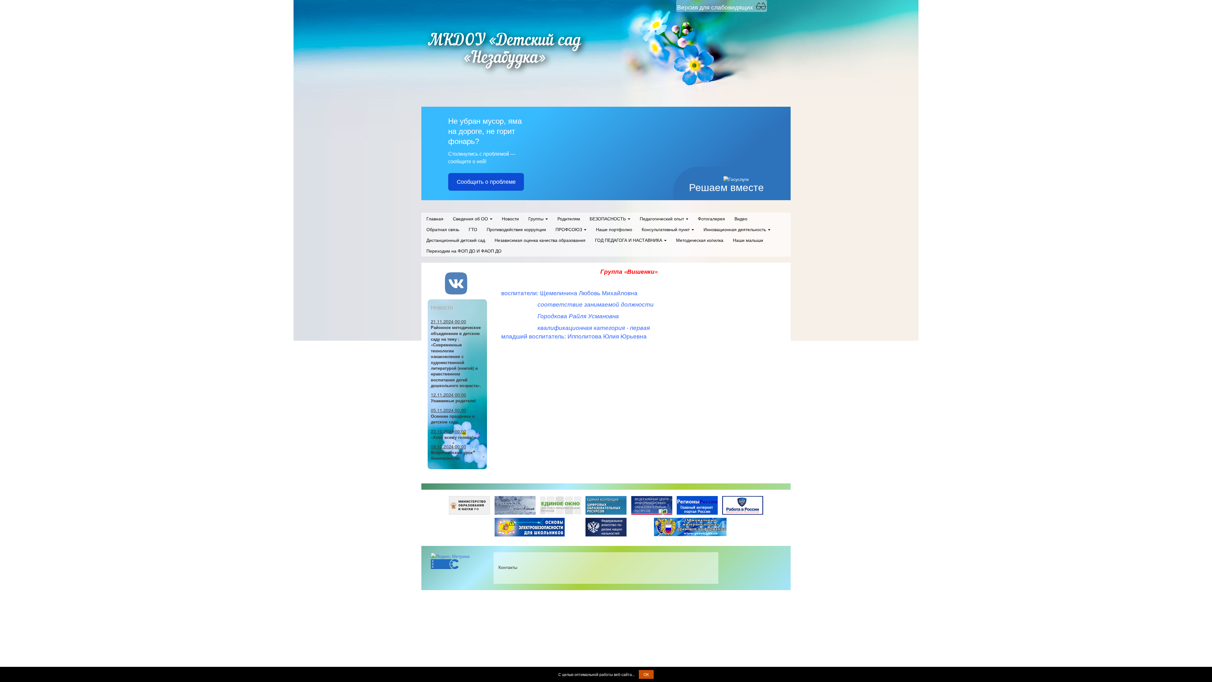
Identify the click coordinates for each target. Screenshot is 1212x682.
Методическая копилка (699, 240)
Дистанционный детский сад (455, 240)
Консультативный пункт (666, 229)
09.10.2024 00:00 (448, 446)
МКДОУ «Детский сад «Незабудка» (504, 50)
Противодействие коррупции (516, 229)
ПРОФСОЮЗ (569, 229)
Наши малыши (748, 240)
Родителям (568, 218)
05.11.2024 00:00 (448, 410)
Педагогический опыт (662, 218)
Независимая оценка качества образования (540, 240)
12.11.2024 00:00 (448, 395)
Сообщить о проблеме (486, 182)
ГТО (473, 229)
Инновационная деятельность (735, 229)
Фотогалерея (711, 218)
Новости (510, 218)
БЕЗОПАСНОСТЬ (608, 218)
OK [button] (646, 674)
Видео (740, 218)
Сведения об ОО (471, 218)
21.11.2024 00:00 (448, 321)
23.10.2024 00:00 (448, 431)
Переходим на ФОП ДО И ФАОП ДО (464, 251)
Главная (434, 218)
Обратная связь (442, 229)
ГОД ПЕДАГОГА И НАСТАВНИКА (629, 240)
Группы (536, 218)
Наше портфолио (614, 229)
